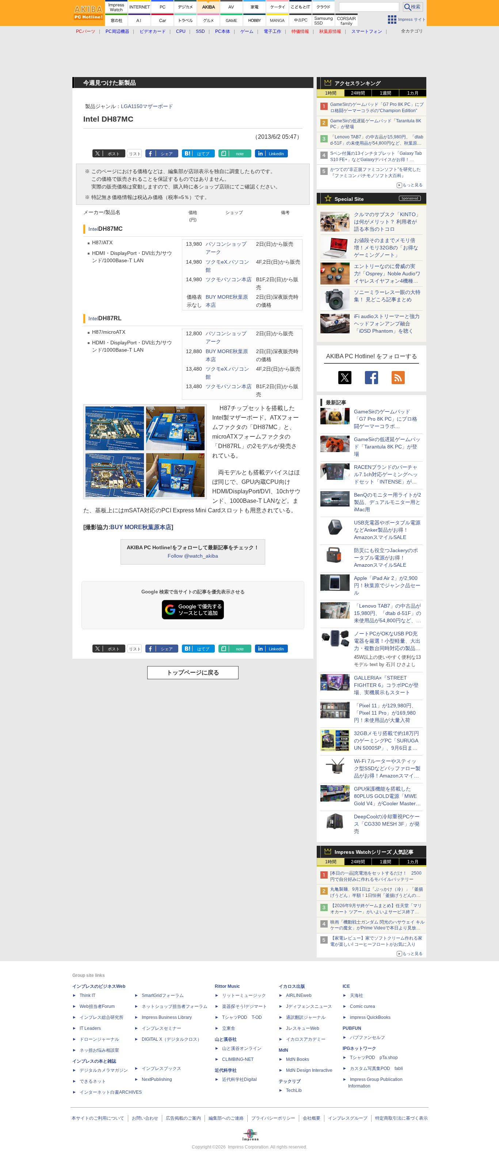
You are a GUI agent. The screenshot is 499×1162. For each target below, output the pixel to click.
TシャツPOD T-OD (242, 1017)
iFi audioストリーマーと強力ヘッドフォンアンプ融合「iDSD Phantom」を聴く (387, 323)
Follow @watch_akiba (193, 556)
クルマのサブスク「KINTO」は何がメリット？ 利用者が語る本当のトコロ (387, 221)
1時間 (330, 93)
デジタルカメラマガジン (104, 1070)
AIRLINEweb (299, 995)
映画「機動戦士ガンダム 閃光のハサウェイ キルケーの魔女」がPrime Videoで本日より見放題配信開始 (377, 928)
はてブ (203, 154)
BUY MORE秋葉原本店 (140, 527)
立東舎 (228, 1028)
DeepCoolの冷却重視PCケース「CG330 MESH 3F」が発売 (387, 824)
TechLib (294, 1090)
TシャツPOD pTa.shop (374, 1057)
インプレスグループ (347, 1118)
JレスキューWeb (302, 1028)
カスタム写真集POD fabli (376, 1068)
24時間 (358, 93)
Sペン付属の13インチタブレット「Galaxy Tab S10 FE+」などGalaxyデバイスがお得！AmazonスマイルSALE (376, 159)
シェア (167, 154)
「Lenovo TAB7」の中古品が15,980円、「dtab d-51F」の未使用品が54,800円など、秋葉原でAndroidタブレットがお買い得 (376, 143)
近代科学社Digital (239, 1079)
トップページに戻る (193, 672)
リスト (135, 154)
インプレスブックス (161, 1068)
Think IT (87, 995)
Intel (93, 229)
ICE (346, 986)
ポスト (114, 154)
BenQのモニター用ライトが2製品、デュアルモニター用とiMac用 (387, 502)
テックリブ (290, 1081)
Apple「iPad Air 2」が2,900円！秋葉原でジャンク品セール (387, 585)
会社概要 (311, 1118)
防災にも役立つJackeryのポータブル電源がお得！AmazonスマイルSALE (386, 557)
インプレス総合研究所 (101, 1017)
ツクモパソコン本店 (229, 279)
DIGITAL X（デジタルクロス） (172, 1039)
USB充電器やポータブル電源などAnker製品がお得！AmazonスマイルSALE (387, 530)
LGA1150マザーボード (147, 106)
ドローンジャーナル (99, 1039)
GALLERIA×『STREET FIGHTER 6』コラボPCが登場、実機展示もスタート (386, 685)
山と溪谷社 (226, 1039)
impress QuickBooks (370, 1017)
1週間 (385, 93)
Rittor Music (227, 986)
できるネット (93, 1081)
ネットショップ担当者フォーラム (174, 1006)
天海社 (356, 995)
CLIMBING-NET (238, 1059)
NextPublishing (157, 1079)
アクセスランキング (358, 83)
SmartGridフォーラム (163, 995)
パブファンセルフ (367, 1037)
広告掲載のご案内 (183, 1118)
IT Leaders (90, 1028)
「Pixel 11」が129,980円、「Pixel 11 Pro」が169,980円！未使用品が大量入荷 (385, 713)
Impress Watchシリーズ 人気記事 (374, 852)
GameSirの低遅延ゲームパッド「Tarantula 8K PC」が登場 (387, 446)
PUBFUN (352, 1028)
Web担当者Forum (97, 1006)
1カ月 (413, 93)
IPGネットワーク (359, 1048)
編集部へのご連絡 (226, 1118)
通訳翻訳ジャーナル (305, 1017)
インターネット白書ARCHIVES (111, 1092)
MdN (283, 1050)
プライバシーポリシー (273, 1118)
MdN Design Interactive (309, 1070)
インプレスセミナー (161, 1028)
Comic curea (362, 1006)
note (240, 154)
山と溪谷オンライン (242, 1048)
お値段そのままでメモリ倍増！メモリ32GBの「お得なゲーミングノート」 (386, 247)
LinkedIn (276, 154)
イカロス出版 (292, 986)
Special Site (349, 199)
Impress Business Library (167, 1017)
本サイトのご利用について (98, 1118)
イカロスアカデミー (305, 1039)
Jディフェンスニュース (309, 1006)
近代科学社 (226, 1070)
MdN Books (297, 1059)
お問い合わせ (145, 1118)
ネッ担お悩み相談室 (99, 1050)
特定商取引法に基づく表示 (401, 1118)
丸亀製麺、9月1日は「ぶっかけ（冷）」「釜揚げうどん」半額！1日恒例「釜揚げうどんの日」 (376, 895)
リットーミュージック (244, 995)
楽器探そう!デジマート (244, 1006)
